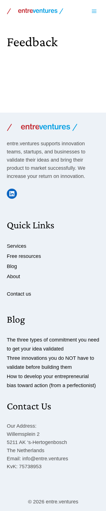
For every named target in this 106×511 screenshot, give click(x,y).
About (13, 276)
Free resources (24, 256)
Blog (12, 266)
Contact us (19, 294)
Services (16, 246)
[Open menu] (94, 11)
